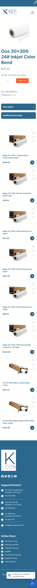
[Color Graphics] (11, 561)
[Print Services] (11, 541)
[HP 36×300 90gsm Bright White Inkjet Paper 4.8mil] (18, 399)
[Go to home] (10, 10)
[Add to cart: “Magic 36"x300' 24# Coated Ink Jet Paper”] (32, 276)
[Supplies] (11, 551)
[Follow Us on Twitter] (5, 476)
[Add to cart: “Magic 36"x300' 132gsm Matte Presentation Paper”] (32, 162)
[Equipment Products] (11, 558)
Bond (13, 95)
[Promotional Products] (11, 555)
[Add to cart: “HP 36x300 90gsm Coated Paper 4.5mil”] (32, 390)
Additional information (13, 115)
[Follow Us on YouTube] (15, 476)
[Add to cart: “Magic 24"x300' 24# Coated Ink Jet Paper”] (32, 238)
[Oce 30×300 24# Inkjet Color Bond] (18, 46)
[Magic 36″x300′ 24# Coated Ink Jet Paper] (18, 247)
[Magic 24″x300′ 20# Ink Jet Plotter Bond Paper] (18, 171)
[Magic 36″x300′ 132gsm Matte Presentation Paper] (18, 133)
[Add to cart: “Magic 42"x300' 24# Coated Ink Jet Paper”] (32, 314)
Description (8, 107)
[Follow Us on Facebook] (2, 476)
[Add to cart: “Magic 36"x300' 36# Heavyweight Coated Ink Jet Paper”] (32, 352)
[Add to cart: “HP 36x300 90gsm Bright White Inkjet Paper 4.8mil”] (32, 428)
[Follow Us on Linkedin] (8, 476)
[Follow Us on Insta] (11, 476)
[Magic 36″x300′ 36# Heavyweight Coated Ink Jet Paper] (18, 323)
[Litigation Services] (11, 548)
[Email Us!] (12, 525)
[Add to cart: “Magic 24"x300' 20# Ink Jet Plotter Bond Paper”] (32, 200)
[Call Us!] (12, 496)
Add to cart (22, 81)
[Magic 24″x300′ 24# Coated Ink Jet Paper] (18, 209)
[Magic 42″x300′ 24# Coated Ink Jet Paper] (18, 285)
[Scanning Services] (11, 545)
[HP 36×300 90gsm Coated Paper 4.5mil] (18, 361)
